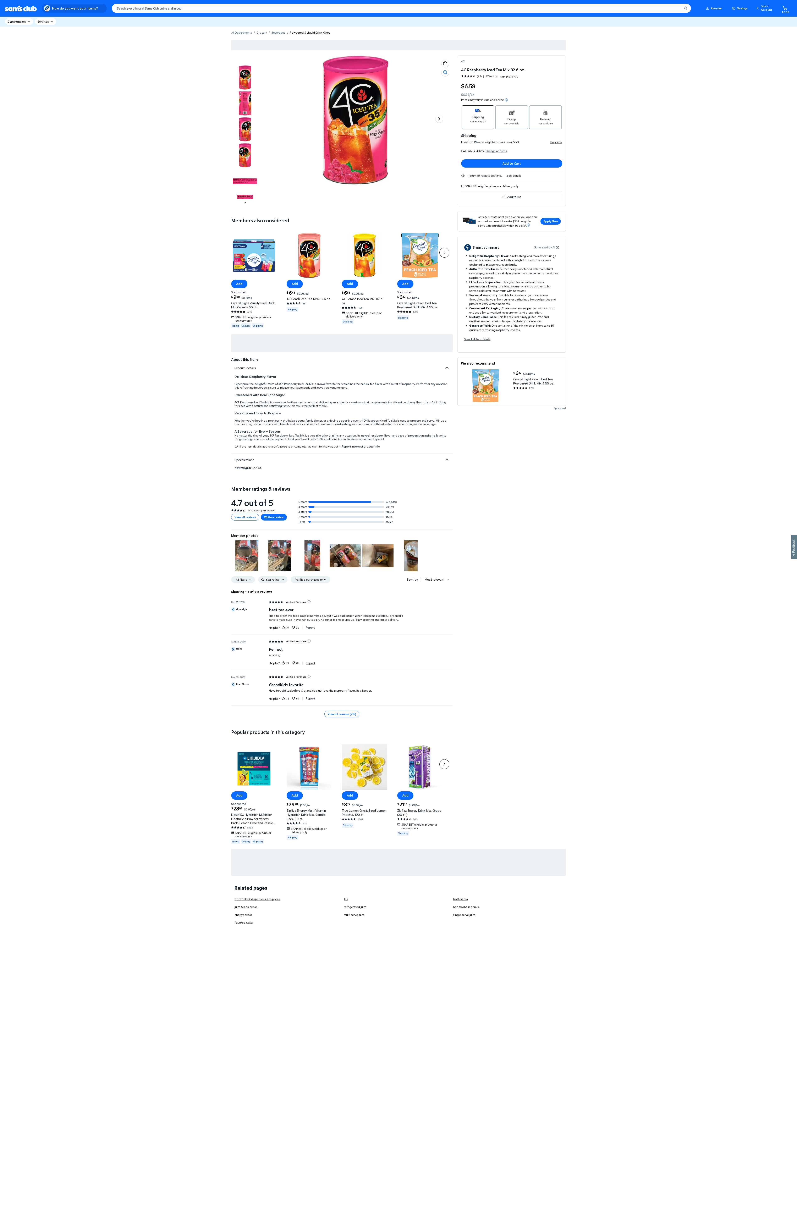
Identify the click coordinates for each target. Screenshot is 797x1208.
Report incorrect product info (361, 446)
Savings (742, 8)
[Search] (685, 8)
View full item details (477, 339)
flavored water (244, 923)
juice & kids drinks (246, 907)
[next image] (245, 202)
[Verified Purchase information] (309, 601)
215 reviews (269, 510)
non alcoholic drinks (466, 907)
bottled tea (460, 899)
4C (463, 61)
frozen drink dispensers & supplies (257, 899)
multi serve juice (354, 915)
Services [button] (43, 21)
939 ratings (491, 76)
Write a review (274, 517)
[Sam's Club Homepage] (21, 8)
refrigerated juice (355, 907)
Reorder (716, 8)
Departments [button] (16, 21)
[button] (764, 8)
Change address (496, 151)
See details (514, 176)
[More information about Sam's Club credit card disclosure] (528, 225)
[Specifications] (446, 459)
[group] (479, 76)
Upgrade (556, 142)
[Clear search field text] (676, 8)
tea (346, 899)
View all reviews (245, 517)
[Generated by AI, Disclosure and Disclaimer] (557, 247)
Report (310, 627)
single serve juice (464, 915)
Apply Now (550, 221)
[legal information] (506, 100)
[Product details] (446, 367)
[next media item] (439, 119)
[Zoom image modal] (445, 72)
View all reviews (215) (342, 714)
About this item (244, 359)
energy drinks (244, 915)
